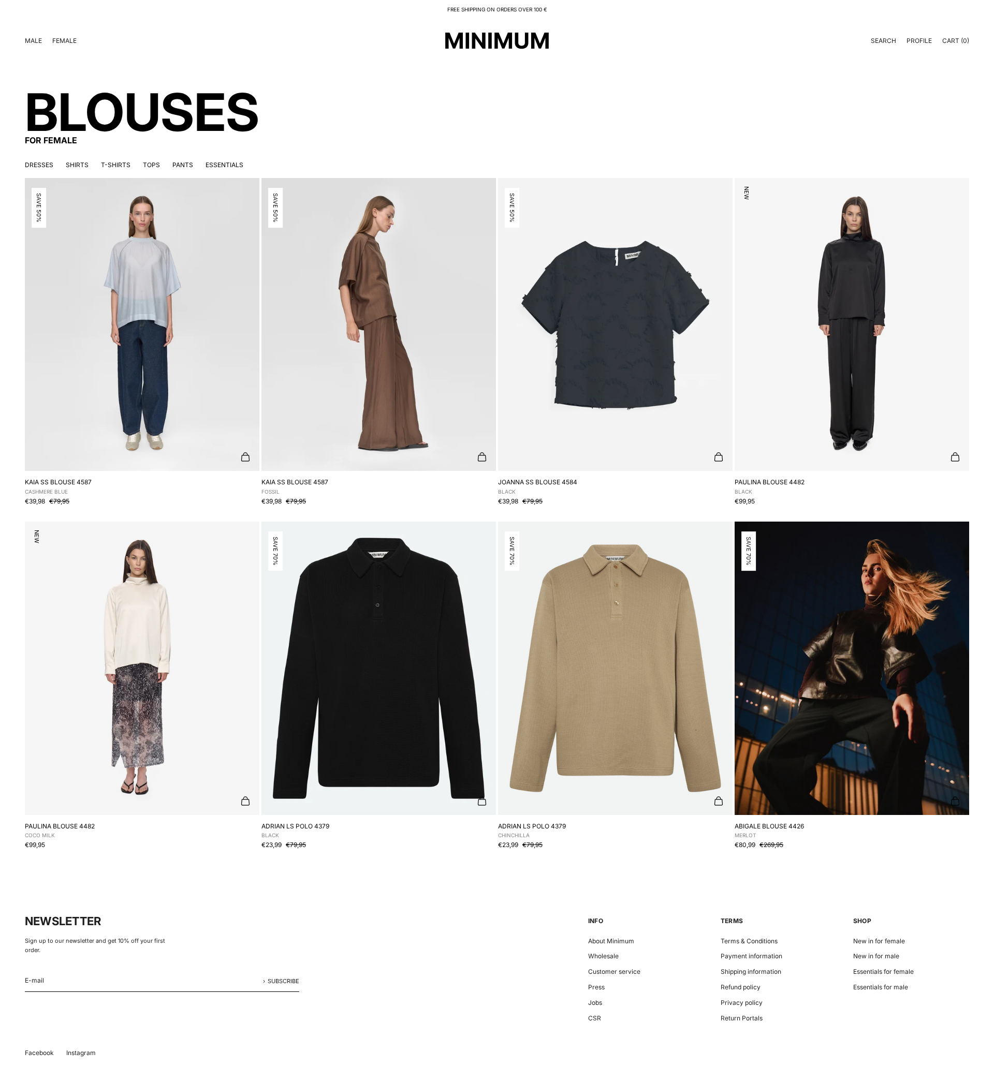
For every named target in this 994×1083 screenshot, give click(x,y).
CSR (594, 1018)
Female (64, 40)
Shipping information (751, 971)
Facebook (39, 1053)
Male (33, 40)
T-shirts (115, 165)
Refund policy (741, 987)
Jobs (595, 1002)
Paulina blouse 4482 (770, 486)
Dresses (39, 165)
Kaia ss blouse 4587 (58, 486)
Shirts (77, 165)
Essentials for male (880, 987)
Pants (182, 165)
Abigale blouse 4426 (769, 830)
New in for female (879, 941)
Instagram (81, 1053)
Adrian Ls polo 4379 (295, 830)
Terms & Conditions (749, 941)
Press (596, 987)
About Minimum (611, 941)
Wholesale (603, 956)
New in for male (876, 956)
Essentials (224, 165)
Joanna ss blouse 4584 (537, 486)
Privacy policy (742, 1002)
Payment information (751, 956)
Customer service (614, 971)
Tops (151, 165)
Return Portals (742, 1018)
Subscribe (283, 981)
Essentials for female (883, 971)
